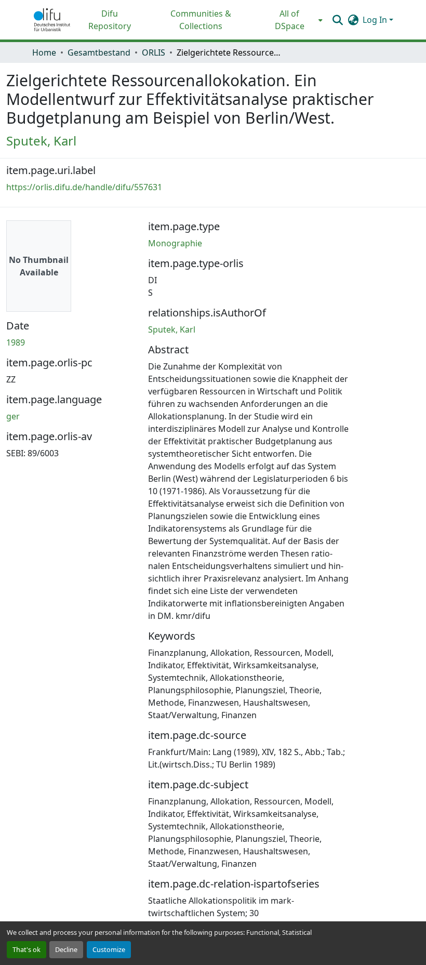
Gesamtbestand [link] (99, 52)
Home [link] (44, 52)
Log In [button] (376, 19)
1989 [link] (15, 342)
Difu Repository (109, 20)
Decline (66, 949)
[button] (52, 20)
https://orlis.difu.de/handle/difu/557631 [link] (84, 187)
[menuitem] (293, 20)
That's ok (26, 949)
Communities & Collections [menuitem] (200, 20)
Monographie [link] (175, 243)
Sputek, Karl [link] (41, 140)
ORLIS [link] (153, 52)
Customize (108, 949)
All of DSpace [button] (289, 20)
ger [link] (13, 416)
